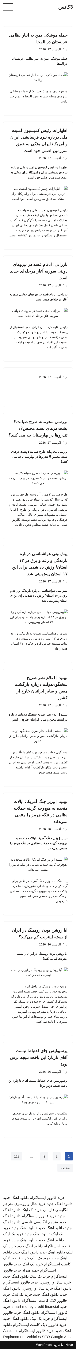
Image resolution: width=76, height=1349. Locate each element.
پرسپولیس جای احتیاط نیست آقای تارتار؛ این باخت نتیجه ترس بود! (39, 1057)
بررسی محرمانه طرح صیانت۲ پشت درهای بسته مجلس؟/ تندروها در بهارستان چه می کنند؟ (38, 428)
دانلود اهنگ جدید (16, 1198)
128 (16, 1156)
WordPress (44, 1344)
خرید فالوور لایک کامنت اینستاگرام (40, 1325)
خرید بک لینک (32, 1210)
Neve (69, 1344)
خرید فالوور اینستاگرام (47, 1198)
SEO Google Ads (56, 1337)
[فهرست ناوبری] (8, 6)
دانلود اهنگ (62, 1288)
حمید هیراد (30, 1270)
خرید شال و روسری (30, 1204)
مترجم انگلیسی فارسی (40, 1222)
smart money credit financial (35, 1306)
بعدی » (65, 1167)
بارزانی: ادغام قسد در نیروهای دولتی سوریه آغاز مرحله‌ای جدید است (39, 271)
